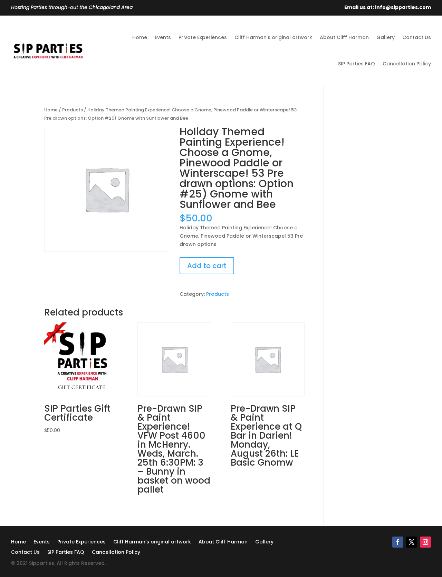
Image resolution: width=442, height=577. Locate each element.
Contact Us (416, 37)
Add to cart (207, 266)
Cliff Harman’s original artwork (273, 37)
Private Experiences (203, 37)
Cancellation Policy (407, 63)
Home (139, 37)
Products (72, 110)
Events (163, 37)
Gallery (385, 37)
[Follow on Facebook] (397, 542)
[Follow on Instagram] (425, 542)
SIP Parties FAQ (356, 63)
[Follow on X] (411, 542)
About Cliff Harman (344, 37)
